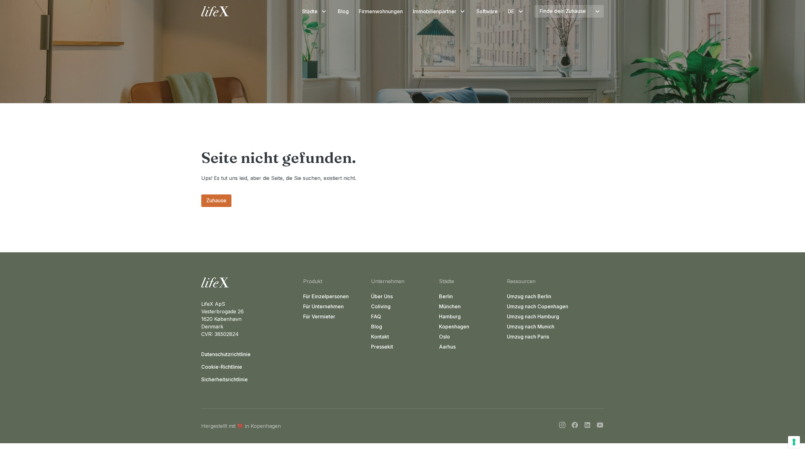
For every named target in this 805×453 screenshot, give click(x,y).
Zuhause (216, 200)
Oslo (444, 336)
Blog (343, 11)
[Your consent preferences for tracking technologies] (794, 442)
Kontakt (380, 336)
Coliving (381, 306)
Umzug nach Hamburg (533, 316)
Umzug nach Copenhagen (537, 306)
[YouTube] (600, 426)
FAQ (376, 316)
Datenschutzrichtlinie (226, 354)
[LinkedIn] (587, 426)
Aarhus (447, 347)
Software (487, 11)
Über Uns (382, 296)
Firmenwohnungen (381, 11)
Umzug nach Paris (528, 336)
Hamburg (450, 316)
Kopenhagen (454, 326)
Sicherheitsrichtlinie (224, 379)
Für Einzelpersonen (326, 296)
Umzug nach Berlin (529, 296)
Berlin (446, 296)
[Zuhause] (249, 282)
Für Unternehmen (323, 306)
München (450, 306)
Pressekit (382, 347)
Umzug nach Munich (530, 326)
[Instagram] (562, 426)
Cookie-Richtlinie (221, 367)
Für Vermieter (319, 316)
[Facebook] (575, 426)
